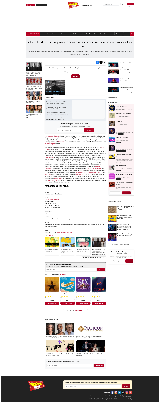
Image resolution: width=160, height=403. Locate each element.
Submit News (108, 396)
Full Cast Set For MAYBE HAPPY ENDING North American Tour (33, 97)
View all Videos (112, 97)
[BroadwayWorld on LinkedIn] (119, 392)
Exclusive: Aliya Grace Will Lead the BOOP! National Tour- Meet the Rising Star (34, 84)
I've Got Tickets (52, 303)
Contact (97, 396)
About (91, 396)
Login (126, 34)
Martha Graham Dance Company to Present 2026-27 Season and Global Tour (57, 113)
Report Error (129, 396)
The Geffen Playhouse (94, 169)
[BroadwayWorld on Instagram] (115, 392)
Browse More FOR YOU (120, 244)
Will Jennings (80, 174)
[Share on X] (101, 62)
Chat (74, 34)
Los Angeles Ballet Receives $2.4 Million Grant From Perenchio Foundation (57, 118)
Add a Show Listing (41, 5)
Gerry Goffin (79, 172)
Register (118, 34)
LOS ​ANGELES (87, 5)
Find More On (74, 311)
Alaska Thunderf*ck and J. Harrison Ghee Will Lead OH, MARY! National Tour (33, 69)
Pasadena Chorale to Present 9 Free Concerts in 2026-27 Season (56, 108)
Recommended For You (114, 201)
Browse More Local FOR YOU (93, 257)
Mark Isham (88, 172)
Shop (90, 34)
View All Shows (115, 193)
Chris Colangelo (50, 144)
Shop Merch (31, 5)
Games (96, 34)
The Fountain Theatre (52, 136)
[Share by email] (104, 62)
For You (51, 235)
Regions (116, 396)
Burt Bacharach (97, 172)
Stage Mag (103, 34)
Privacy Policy (128, 399)
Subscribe (99, 365)
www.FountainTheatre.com (65, 232)
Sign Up (75, 76)
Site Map (122, 396)
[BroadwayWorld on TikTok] (123, 392)
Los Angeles (51, 34)
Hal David (48, 174)
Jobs (79, 34)
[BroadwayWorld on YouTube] (130, 392)
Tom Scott (61, 142)
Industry (69, 34)
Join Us (102, 396)
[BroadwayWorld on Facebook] (112, 392)
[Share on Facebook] (97, 62)
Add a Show (126, 193)
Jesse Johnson (52, 180)
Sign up (129, 261)
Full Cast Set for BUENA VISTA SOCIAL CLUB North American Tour (33, 112)
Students (84, 34)
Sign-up (123, 4)
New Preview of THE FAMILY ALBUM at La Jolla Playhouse (126, 65)
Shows (63, 34)
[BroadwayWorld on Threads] (126, 392)
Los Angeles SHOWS (113, 102)
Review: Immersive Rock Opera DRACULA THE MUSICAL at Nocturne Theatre (57, 102)
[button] (132, 34)
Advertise (86, 396)
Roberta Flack (49, 157)
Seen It (52, 300)
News (57, 34)
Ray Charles (58, 178)
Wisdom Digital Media (106, 399)
